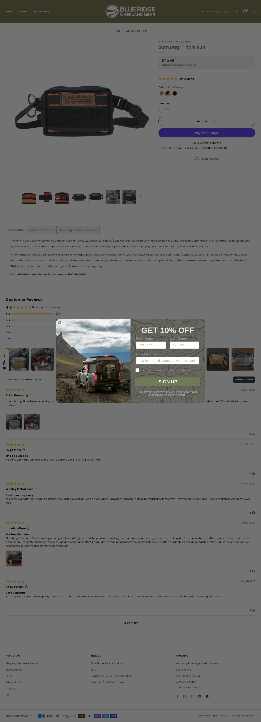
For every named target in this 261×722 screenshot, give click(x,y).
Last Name (178, 338)
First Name (145, 338)
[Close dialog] (59, 322)
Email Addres (147, 354)
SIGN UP (167, 381)
